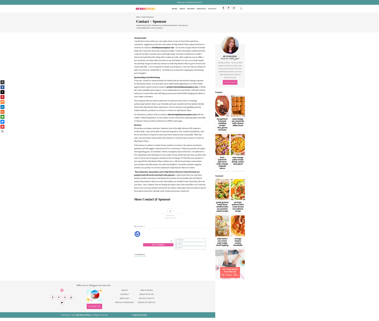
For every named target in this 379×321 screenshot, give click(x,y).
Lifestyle (201, 9)
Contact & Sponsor (148, 17)
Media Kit (124, 298)
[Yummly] (2, 112)
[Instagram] (234, 8)
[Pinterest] (228, 8)
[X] (2, 92)
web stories (146, 290)
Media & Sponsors (124, 302)
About (182, 9)
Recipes (191, 9)
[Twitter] (62, 303)
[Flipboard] (2, 127)
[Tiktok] (71, 297)
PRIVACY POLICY (146, 298)
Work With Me (146, 294)
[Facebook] (223, 8)
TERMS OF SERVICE (147, 302)
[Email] (2, 117)
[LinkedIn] (2, 107)
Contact (212, 9)
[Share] (2, 82)
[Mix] (2, 102)
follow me (94, 306)
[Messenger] (2, 122)
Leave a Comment (157, 28)
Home (174, 9)
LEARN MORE (230, 82)
